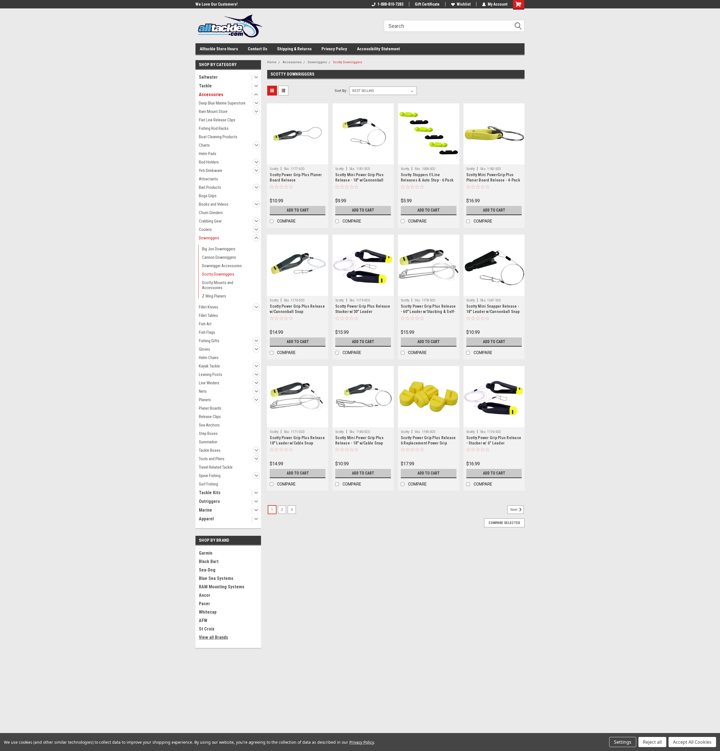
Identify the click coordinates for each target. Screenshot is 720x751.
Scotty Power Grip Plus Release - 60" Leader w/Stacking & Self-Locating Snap (428, 311)
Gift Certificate (427, 4)
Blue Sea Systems (216, 578)
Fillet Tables (208, 315)
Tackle (205, 86)
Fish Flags (207, 332)
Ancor (204, 595)
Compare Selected (504, 523)
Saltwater (208, 77)
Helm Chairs (209, 357)
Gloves (204, 349)
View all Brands (213, 637)
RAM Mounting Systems (221, 586)
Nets (203, 391)
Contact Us (257, 48)
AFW (203, 620)
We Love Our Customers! (216, 4)
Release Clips (210, 416)
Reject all (652, 742)
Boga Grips (208, 195)
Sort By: (341, 91)
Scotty (274, 169)
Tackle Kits (209, 492)
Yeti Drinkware (210, 170)
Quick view (297, 160)
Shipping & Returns (294, 48)
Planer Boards (210, 408)
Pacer (204, 603)
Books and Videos (213, 204)
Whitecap (208, 612)
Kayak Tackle (209, 366)
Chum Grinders (211, 212)
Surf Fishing (208, 484)
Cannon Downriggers (219, 257)
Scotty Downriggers (218, 274)
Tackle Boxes (209, 450)
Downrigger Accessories (222, 265)
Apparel (206, 518)
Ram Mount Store (213, 111)
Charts (204, 145)
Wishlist (464, 4)
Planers (205, 399)
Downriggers (209, 237)
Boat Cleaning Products (218, 136)
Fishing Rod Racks (214, 128)
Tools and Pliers (211, 458)
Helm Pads (207, 153)
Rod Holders (209, 162)
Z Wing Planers (214, 296)
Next (514, 510)
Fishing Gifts (209, 340)
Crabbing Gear (210, 221)
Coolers (205, 229)
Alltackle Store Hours (219, 48)
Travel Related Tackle (216, 467)
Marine (205, 510)
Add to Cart (298, 210)
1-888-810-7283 (390, 4)
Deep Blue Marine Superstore (222, 103)
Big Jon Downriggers (218, 248)
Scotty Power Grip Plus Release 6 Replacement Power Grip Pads (428, 443)
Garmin (205, 553)
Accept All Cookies (692, 742)
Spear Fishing (209, 475)
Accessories (211, 94)
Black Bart (209, 561)
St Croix (206, 629)
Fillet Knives (208, 307)
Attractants (208, 178)
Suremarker (208, 441)
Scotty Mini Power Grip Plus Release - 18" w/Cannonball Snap (359, 180)
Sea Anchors (209, 425)
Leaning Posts (210, 374)
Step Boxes (208, 433)
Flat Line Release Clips (217, 119)
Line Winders (209, 382)
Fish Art (205, 323)
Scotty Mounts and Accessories (217, 285)
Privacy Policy (334, 48)
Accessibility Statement (378, 48)
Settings (622, 742)
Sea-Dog (207, 570)
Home (271, 62)
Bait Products (210, 187)
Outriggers (209, 501)
